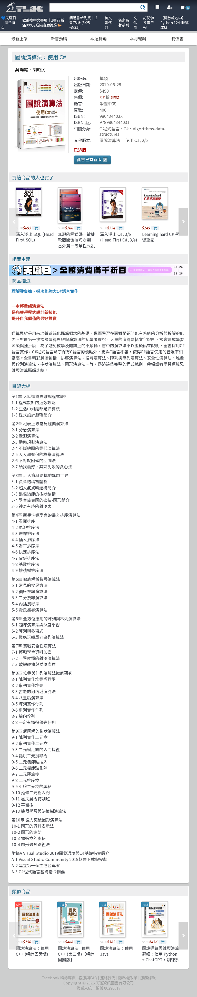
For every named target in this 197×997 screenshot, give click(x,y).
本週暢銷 (98, 38)
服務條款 (148, 977)
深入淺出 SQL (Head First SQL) (35, 237)
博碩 (104, 78)
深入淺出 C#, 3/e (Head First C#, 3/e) (118, 237)
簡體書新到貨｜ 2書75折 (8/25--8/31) (83, 22)
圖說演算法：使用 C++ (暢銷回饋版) (32, 951)
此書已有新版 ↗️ (92, 159)
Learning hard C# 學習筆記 (160, 237)
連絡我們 (107, 977)
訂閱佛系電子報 (148, 22)
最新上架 (19, 38)
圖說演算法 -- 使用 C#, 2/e (124, 140)
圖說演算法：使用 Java (116, 951)
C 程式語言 (110, 128)
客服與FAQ (87, 977)
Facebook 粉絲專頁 (59, 977)
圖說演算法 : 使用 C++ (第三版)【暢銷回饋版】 (76, 954)
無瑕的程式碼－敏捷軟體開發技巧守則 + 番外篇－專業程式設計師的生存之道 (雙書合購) (76, 245)
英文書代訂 (108, 22)
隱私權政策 (127, 977)
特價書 (177, 38)
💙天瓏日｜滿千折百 (8, 22)
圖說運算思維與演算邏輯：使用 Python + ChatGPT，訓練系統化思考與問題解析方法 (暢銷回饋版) (160, 959)
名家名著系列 (123, 22)
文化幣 (135, 22)
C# (126, 128)
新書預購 (59, 38)
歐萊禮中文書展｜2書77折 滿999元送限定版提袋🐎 (43, 22)
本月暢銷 (138, 38)
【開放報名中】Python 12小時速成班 (174, 22)
